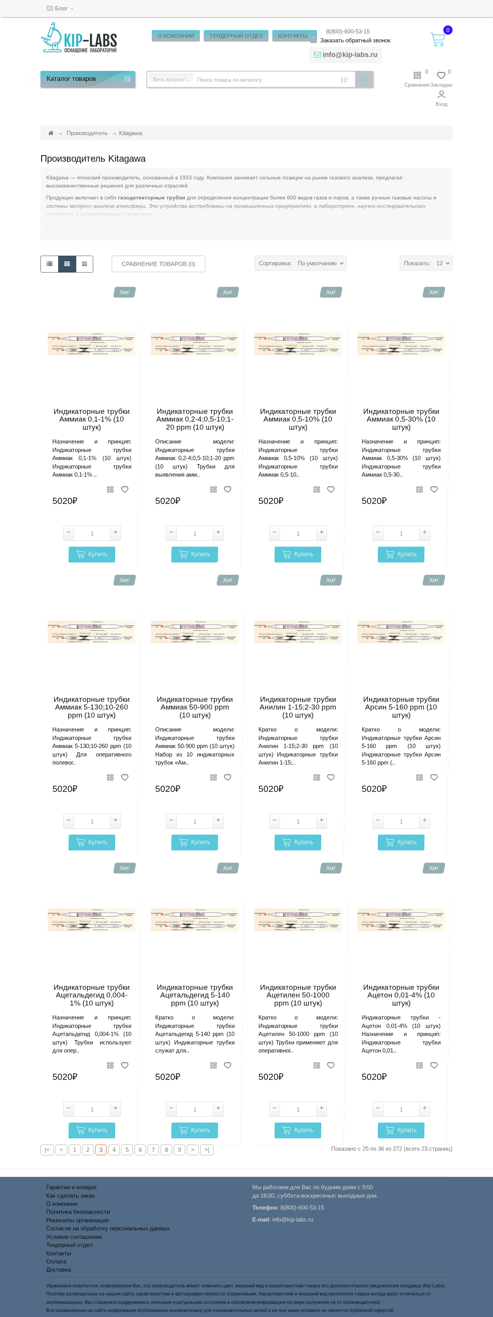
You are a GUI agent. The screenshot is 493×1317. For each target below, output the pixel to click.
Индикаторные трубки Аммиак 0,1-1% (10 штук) (92, 420)
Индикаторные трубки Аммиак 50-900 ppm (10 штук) (195, 708)
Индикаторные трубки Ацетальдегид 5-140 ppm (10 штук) (195, 995)
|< (47, 1149)
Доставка (58, 1269)
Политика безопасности (78, 1211)
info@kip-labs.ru (350, 55)
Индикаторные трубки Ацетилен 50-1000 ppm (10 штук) (298, 995)
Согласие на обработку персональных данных (108, 1228)
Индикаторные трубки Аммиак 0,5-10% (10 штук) (298, 420)
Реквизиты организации (77, 1220)
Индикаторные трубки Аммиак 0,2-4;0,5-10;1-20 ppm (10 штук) (194, 420)
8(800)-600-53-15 (348, 31)
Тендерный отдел (69, 1245)
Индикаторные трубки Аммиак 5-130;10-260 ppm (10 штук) (92, 708)
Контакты (58, 1253)
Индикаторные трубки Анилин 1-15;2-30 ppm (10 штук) (298, 708)
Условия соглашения (74, 1236)
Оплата (56, 1261)
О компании (61, 1203)
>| (207, 1149)
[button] (441, 99)
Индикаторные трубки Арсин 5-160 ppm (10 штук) (401, 708)
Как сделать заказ (70, 1195)
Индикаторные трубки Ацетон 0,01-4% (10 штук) (401, 995)
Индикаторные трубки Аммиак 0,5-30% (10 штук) (401, 420)
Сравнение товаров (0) (158, 264)
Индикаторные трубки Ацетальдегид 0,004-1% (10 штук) (92, 995)
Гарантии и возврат (71, 1187)
